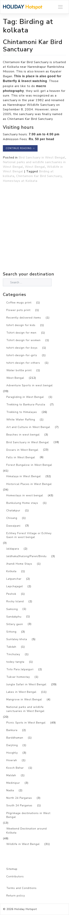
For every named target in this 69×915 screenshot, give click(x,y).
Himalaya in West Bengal (23, 476)
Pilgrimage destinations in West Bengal (28, 815)
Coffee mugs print (18, 302)
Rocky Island (15, 601)
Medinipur (13, 783)
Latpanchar (13, 579)
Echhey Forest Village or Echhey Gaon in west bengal (29, 535)
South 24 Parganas (19, 805)
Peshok (11, 594)
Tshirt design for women (23, 340)
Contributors (15, 876)
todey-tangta (15, 662)
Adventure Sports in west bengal (29, 385)
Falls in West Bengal (20, 457)
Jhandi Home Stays (19, 564)
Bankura (11, 730)
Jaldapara (12, 549)
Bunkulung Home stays (22, 503)
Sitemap (11, 869)
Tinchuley (13, 654)
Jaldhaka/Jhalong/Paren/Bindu (26, 556)
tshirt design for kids (20, 325)
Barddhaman (14, 738)
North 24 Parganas (19, 798)
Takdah (11, 647)
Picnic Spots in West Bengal (26, 722)
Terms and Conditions (21, 888)
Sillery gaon (14, 624)
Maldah (11, 775)
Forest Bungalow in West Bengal (29, 465)
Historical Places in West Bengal (29, 484)
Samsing (12, 609)
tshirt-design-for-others (23, 363)
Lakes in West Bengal (21, 692)
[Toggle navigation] (60, 7)
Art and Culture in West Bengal (28, 427)
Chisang (11, 518)
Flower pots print (18, 310)
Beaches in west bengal (23, 434)
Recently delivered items (23, 317)
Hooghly (12, 753)
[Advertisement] (34, 235)
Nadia (10, 790)
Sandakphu (13, 616)
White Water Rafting (20, 419)
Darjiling (12, 745)
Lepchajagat (14, 586)
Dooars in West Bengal (22, 450)
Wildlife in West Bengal (23, 844)
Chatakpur (13, 510)
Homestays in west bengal (24, 495)
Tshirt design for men (21, 333)
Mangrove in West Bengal (24, 699)
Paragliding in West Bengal (25, 397)
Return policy (15, 895)
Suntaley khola (16, 639)
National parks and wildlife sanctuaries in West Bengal (25, 709)
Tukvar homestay (18, 677)
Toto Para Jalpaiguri (20, 669)
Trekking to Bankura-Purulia (25, 404)
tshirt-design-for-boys (22, 348)
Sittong (11, 632)
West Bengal (35, 167)
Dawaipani (13, 526)
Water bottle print (19, 370)
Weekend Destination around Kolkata (26, 831)
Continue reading (20, 148)
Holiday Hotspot (25, 909)
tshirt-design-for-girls (21, 355)
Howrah (11, 760)
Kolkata (11, 571)
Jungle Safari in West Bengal (26, 684)
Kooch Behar (15, 768)
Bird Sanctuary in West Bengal (42, 157)
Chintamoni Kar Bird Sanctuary (32, 46)
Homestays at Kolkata (20, 181)
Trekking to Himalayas (21, 412)
